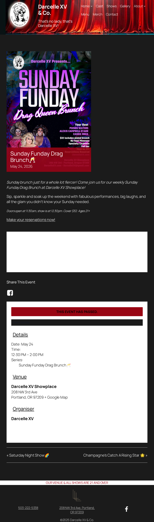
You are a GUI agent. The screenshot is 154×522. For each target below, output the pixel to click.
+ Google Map (56, 397)
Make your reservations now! (31, 219)
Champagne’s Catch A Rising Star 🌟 (115, 455)
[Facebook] (11, 292)
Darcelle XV (22, 418)
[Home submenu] (92, 6)
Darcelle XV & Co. (52, 9)
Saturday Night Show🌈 (28, 455)
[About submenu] (145, 6)
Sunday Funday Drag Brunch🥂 (45, 365)
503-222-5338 (28, 508)
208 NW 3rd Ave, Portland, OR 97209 (77, 510)
